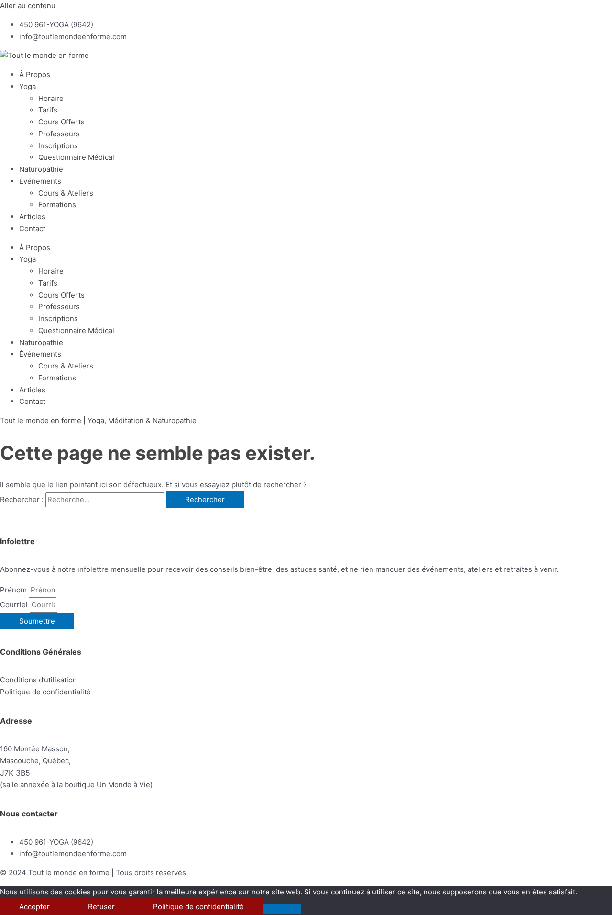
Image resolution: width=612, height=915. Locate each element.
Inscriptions (58, 145)
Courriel (15, 604)
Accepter (34, 906)
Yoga (27, 86)
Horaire (51, 98)
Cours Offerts (61, 121)
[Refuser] (282, 909)
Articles (32, 216)
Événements (40, 181)
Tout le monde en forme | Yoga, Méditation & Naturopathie (98, 420)
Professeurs (59, 133)
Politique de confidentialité (198, 906)
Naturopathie (41, 169)
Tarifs (47, 109)
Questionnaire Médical (76, 157)
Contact (32, 228)
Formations (57, 204)
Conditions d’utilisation (38, 679)
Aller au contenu (27, 5)
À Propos (34, 74)
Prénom (14, 589)
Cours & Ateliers (65, 193)
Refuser (101, 906)
